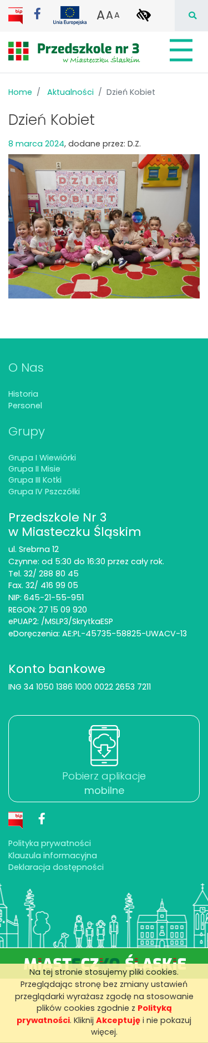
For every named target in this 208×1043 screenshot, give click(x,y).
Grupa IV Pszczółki (44, 491)
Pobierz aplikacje (104, 783)
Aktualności (70, 92)
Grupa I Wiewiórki (42, 457)
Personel (25, 405)
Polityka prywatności (49, 843)
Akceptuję (118, 1020)
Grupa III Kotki (35, 479)
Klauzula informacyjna (52, 855)
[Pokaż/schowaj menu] (180, 50)
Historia (23, 393)
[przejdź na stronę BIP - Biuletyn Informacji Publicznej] (16, 15)
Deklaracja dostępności (56, 867)
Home (20, 92)
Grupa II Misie (34, 468)
